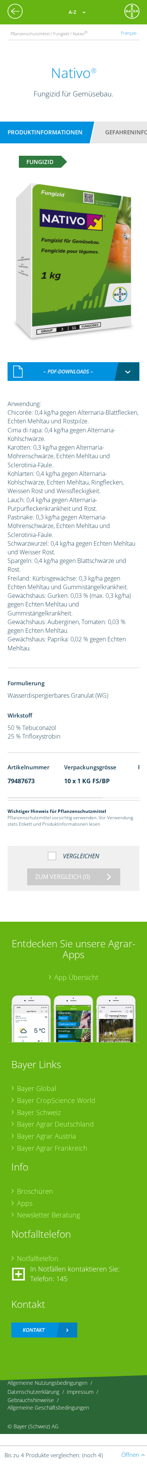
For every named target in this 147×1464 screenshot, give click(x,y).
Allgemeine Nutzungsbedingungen (47, 1382)
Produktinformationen (45, 132)
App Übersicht (76, 977)
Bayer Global (36, 1088)
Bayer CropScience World (56, 1100)
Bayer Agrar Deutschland (55, 1123)
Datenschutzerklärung (33, 1391)
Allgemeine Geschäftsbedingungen (48, 1407)
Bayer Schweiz (39, 1112)
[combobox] (73, 371)
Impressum (80, 1391)
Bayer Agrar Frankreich (52, 1148)
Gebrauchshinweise (31, 1400)
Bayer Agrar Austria (46, 1136)
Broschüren (35, 1191)
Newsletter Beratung (48, 1214)
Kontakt (33, 1329)
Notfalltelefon (37, 1258)
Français (128, 33)
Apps (24, 1203)
